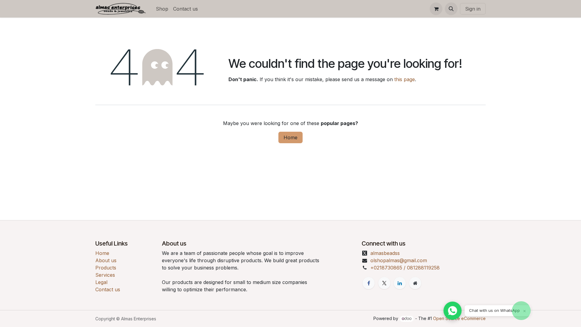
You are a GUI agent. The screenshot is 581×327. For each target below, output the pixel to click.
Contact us (107, 289)
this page (404, 79)
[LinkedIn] (400, 283)
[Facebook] (369, 283)
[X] (384, 283)
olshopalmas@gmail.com (398, 260)
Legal (101, 282)
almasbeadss (385, 253)
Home (290, 137)
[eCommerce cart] (436, 8)
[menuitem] (162, 9)
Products (105, 268)
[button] (451, 8)
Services (105, 275)
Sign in (473, 9)
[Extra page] (415, 283)
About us (106, 260)
